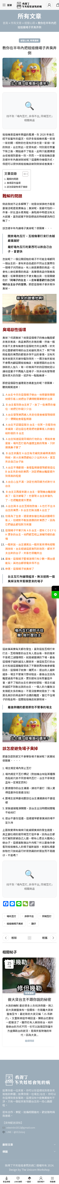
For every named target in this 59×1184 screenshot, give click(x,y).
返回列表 (29, 938)
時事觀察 (34, 40)
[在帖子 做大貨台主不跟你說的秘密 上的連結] (29, 975)
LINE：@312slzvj (15, 1132)
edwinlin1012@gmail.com (20, 1127)
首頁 (5, 23)
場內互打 (11, 916)
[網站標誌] (29, 4)
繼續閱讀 (29, 1040)
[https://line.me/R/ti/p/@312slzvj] (55, 594)
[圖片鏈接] (27, 1079)
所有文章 (16, 23)
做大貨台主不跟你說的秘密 (29, 999)
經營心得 (29, 23)
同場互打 (46, 916)
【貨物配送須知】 (12, 1123)
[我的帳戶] (49, 5)
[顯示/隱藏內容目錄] (23, 174)
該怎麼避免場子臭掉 (17, 186)
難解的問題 (12, 179)
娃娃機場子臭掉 (15, 923)
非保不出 (29, 916)
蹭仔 (33, 923)
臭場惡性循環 (13, 182)
